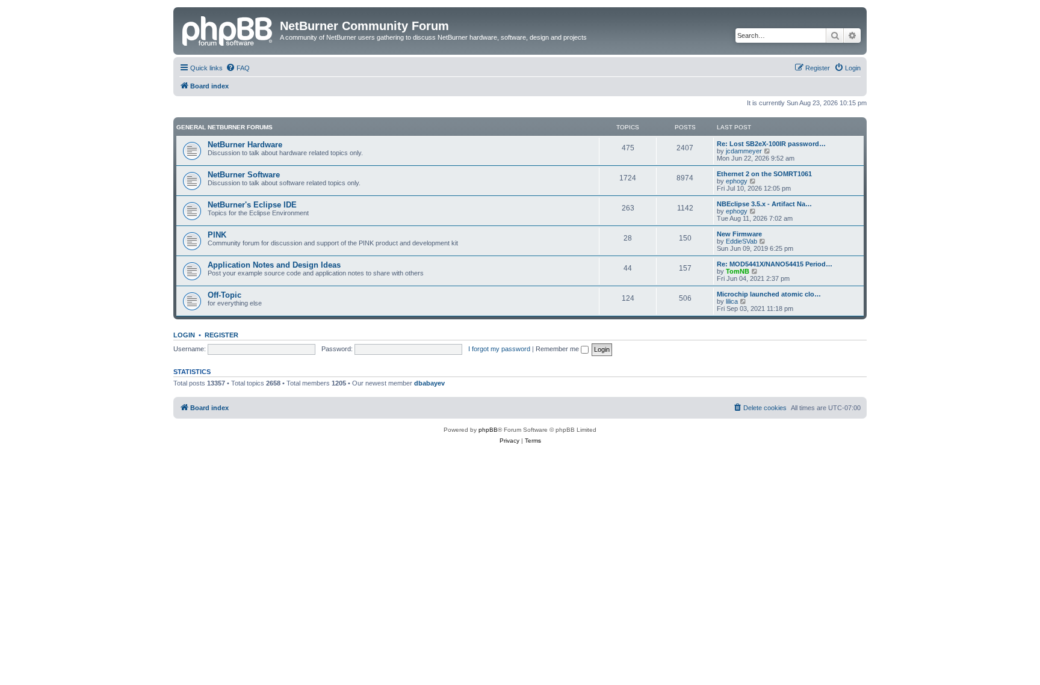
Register (221, 335)
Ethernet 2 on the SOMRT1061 (764, 173)
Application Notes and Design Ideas (274, 264)
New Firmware (739, 234)
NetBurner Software (244, 174)
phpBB (488, 429)
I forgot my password (499, 348)
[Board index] (228, 29)
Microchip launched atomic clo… (769, 294)
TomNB (737, 271)
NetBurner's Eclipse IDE (252, 204)
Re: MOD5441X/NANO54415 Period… (774, 264)
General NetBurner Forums (224, 127)
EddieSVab (741, 241)
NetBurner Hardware (245, 144)
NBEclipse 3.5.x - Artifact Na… (764, 203)
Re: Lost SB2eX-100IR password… (771, 143)
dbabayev (429, 383)
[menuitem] (238, 68)
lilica (732, 301)
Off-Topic (224, 294)
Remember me (558, 348)
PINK (217, 234)
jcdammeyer (744, 151)
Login (184, 335)
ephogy (737, 181)
